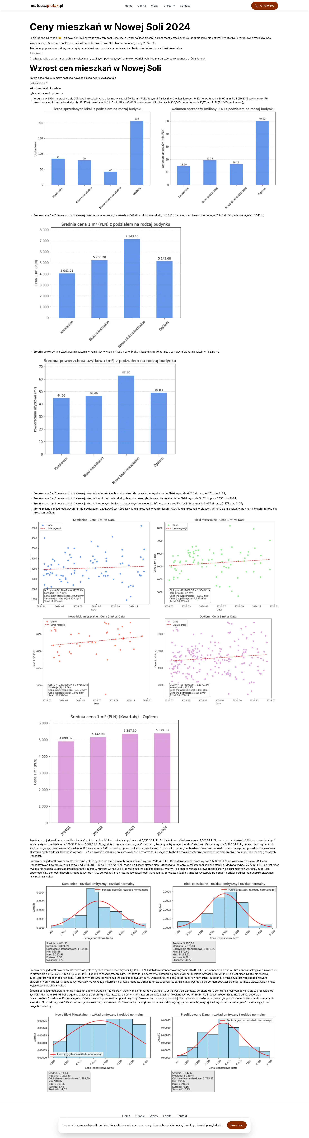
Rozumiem (236, 1125)
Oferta (167, 5)
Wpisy (154, 5)
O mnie (141, 5)
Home (128, 5)
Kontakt (185, 5)
